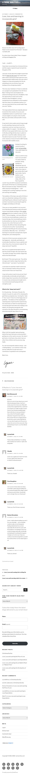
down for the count (12, 75)
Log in (4, 727)
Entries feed (5, 730)
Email (6, 624)
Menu (15, 8)
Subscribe (15, 643)
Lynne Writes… (11, 2)
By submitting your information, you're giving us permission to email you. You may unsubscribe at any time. (14, 634)
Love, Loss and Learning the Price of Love (13, 656)
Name (4, 616)
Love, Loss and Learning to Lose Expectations (14, 659)
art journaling (22, 148)
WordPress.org (6, 737)
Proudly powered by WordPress (10, 772)
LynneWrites (18, 14)
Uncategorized (9, 381)
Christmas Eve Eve (7, 653)
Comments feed (6, 734)
